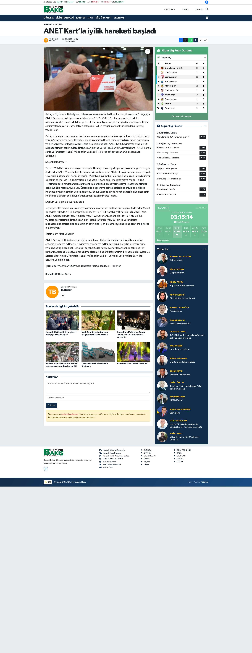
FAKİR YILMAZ (176, 434)
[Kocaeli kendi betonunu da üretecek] (98, 352)
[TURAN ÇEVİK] (162, 373)
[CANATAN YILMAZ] (162, 335)
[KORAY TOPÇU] (162, 284)
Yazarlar (199, 9)
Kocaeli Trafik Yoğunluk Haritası (116, 456)
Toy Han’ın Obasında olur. (182, 285)
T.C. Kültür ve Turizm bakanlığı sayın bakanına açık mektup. (187, 336)
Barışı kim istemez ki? (180, 324)
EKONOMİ (119, 18)
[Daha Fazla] (195, 40)
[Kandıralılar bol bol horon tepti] (133, 352)
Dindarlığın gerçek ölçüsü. (182, 298)
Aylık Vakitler (164, 240)
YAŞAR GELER (176, 346)
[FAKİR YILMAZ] (162, 437)
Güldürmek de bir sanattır (182, 362)
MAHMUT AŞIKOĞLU (179, 308)
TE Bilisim (66, 290)
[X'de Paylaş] (185, 40)
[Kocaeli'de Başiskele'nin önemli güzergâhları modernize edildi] (62, 352)
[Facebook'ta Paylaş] (181, 40)
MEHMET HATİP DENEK (180, 257)
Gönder (52, 405)
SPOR (90, 18)
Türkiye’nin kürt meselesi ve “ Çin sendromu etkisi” (185, 387)
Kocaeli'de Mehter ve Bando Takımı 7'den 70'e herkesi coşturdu (131, 334)
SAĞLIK (180, 459)
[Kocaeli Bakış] (53, 9)
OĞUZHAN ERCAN (178, 421)
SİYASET (147, 459)
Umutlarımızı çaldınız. (180, 349)
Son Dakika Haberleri (112, 465)
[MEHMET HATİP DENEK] (162, 258)
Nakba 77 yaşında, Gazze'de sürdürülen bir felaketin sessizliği (186, 425)
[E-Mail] (63, 296)
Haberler (48, 25)
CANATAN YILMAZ (178, 332)
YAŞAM (58, 25)
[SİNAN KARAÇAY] (162, 322)
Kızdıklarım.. (176, 311)
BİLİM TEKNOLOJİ (65, 18)
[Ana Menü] (207, 18)
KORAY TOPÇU (176, 282)
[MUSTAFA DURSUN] (162, 360)
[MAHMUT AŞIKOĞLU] (162, 309)
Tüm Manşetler (109, 462)
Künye (146, 465)
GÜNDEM (49, 18)
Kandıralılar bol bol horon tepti (132, 364)
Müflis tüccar (176, 400)
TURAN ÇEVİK (176, 371)
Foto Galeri (169, 9)
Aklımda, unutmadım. (180, 375)
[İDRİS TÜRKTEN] (162, 386)
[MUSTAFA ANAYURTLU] (162, 411)
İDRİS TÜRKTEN (177, 383)
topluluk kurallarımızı (70, 414)
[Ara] (207, 9)
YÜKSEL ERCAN (177, 269)
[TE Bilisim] (52, 292)
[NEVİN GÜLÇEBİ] (162, 297)
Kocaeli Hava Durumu (112, 453)
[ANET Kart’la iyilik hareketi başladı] (98, 79)
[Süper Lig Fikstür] (205, 126)
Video (185, 9)
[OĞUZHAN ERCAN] (162, 424)
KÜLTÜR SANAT (104, 18)
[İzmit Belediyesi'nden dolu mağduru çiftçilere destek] (98, 320)
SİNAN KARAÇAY (177, 320)
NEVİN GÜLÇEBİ (177, 295)
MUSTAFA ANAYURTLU (180, 410)
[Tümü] (205, 249)
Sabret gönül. (176, 260)
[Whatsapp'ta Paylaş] (190, 40)
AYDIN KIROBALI (177, 397)
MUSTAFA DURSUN (178, 359)
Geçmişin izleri (177, 273)
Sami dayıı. (175, 413)
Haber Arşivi (108, 468)
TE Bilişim (204, 482)
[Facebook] (46, 469)
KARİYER (80, 18)
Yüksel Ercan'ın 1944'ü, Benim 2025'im (184, 438)
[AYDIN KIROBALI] (162, 398)
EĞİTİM (180, 462)
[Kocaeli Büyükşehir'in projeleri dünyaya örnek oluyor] (62, 320)
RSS (49, 482)
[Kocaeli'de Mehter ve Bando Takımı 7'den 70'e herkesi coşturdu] (133, 320)
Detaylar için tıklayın (181, 116)
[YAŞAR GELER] (162, 347)
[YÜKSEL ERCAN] (162, 271)
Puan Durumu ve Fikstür (113, 459)
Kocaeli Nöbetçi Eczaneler (114, 450)
